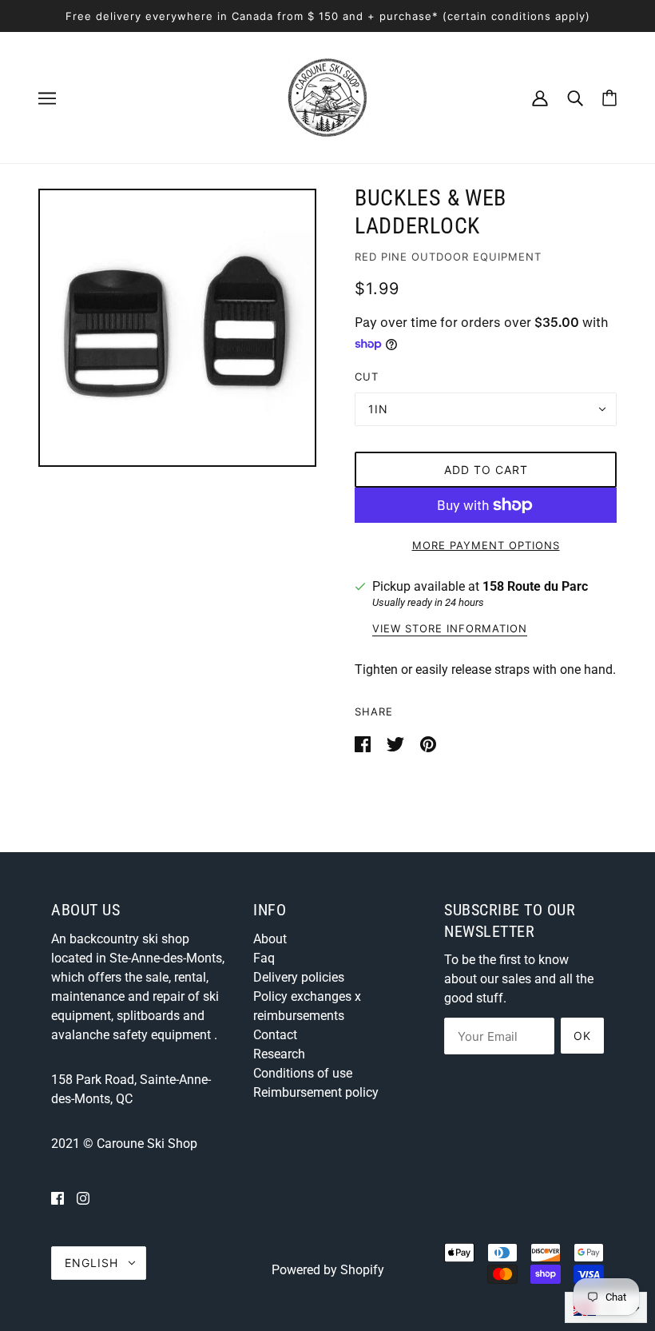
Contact (275, 1034)
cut (367, 376)
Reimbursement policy (316, 1092)
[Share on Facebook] (364, 743)
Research (279, 1054)
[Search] (575, 97)
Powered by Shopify (328, 1269)
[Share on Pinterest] (428, 743)
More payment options (486, 545)
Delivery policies (298, 977)
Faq (264, 958)
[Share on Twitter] (397, 743)
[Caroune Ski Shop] (327, 96)
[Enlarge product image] (177, 328)
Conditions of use (302, 1073)
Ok (582, 1035)
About (270, 938)
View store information (449, 629)
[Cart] (609, 98)
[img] (57, 1198)
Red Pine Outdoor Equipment (448, 256)
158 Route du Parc (535, 586)
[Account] (540, 97)
